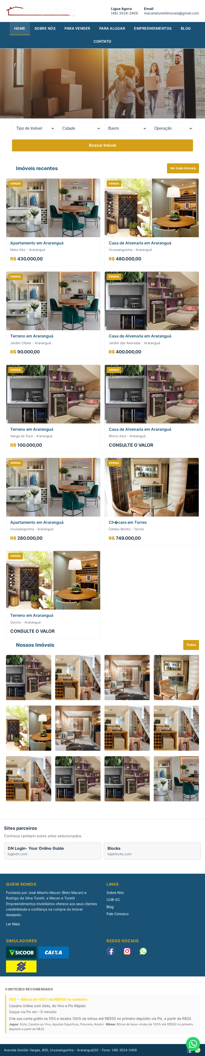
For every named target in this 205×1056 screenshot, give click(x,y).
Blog (110, 907)
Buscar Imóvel (102, 145)
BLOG (186, 28)
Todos (191, 645)
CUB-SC (113, 899)
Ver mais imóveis (183, 168)
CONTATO (103, 41)
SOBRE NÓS (45, 28)
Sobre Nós (115, 892)
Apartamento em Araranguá (37, 242)
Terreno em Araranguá (31, 335)
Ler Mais (13, 924)
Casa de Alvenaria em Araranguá (140, 242)
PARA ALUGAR (112, 28)
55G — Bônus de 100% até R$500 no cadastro (48, 999)
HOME (20, 28)
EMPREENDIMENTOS (153, 28)
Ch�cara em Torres (128, 522)
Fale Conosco (117, 914)
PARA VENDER (77, 28)
